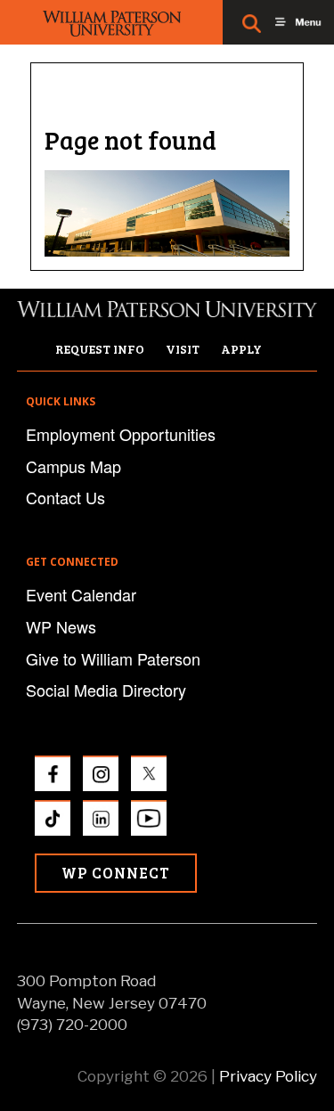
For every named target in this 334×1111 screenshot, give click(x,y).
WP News (61, 626)
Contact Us (65, 497)
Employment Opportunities (121, 433)
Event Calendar (81, 594)
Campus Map (73, 466)
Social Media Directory (106, 689)
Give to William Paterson (113, 658)
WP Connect (115, 872)
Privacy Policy (268, 1076)
